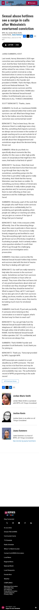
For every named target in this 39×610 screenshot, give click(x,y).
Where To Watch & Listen (12, 549)
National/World (8, 566)
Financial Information (10, 591)
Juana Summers (17, 35)
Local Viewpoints (9, 570)
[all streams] (36, 607)
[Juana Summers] (6, 434)
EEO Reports (8, 589)
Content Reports (9, 592)
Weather (6, 579)
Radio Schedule (9, 544)
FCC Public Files (9, 588)
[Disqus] (19, 480)
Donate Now (8, 574)
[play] (3, 608)
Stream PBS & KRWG (10, 532)
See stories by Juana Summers (24, 441)
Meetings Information (11, 586)
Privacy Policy (8, 594)
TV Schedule (8, 540)
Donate (32, 3)
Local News (7, 557)
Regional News (8, 561)
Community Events (10, 536)
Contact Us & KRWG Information (14, 553)
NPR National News (10, 381)
